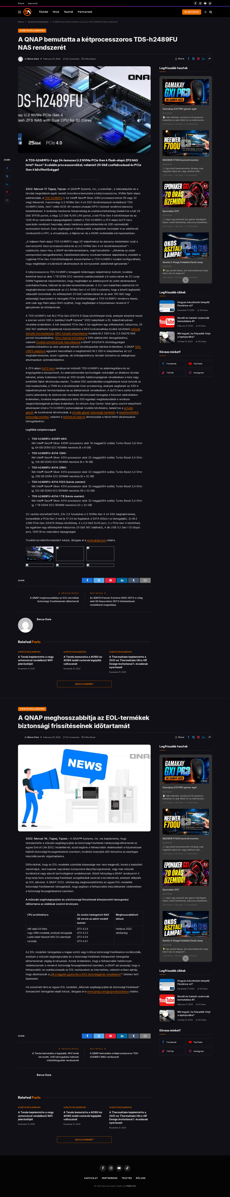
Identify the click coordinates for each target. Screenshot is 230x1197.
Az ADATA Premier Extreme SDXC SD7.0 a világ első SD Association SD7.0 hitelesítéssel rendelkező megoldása (116, 601)
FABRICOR (131, 1186)
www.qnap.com (96, 540)
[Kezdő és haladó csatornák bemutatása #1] (167, 322)
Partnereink (85, 11)
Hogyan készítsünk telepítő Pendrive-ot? (193, 304)
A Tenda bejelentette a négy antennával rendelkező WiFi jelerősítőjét (36, 660)
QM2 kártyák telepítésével (71, 333)
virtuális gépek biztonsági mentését (93, 412)
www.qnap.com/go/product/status (108, 991)
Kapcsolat (33, 3)
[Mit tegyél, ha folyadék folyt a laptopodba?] (167, 337)
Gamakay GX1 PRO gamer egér (180, 109)
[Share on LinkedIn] (203, 58)
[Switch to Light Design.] (205, 12)
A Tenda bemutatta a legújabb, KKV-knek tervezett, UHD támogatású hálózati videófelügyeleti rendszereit (55, 1057)
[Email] (7, 200)
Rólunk (21, 3)
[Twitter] (7, 176)
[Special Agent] (27, 12)
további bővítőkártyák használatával (58, 342)
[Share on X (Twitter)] (193, 58)
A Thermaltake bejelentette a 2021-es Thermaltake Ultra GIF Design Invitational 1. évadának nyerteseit (128, 662)
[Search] (210, 11)
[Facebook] (7, 168)
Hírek (56, 11)
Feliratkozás (191, 12)
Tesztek (68, 11)
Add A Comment (84, 684)
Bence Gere (33, 59)
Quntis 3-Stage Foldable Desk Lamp (183, 262)
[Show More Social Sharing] (209, 58)
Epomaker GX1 (171, 211)
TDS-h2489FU (54, 197)
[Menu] (19, 11)
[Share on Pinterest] (198, 58)
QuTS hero (48, 368)
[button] (185, 79)
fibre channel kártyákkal (70, 337)
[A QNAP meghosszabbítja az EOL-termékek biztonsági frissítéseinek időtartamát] (84, 788)
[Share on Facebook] (188, 58)
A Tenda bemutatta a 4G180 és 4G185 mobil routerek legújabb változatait (83, 660)
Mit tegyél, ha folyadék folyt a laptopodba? (193, 335)
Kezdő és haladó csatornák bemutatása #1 (193, 319)
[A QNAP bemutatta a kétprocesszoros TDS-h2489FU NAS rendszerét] (84, 109)
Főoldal (43, 11)
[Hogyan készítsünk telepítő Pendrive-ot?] (167, 306)
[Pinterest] (7, 192)
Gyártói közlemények (32, 30)
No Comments (72, 59)
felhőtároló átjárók (74, 416)
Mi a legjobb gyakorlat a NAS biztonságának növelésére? (86, 974)
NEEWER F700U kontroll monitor (181, 160)
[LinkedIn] (7, 184)
